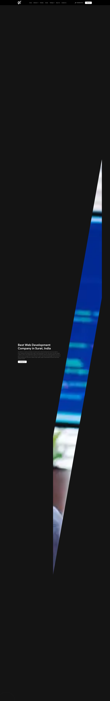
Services (35, 2)
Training (51, 2)
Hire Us (88, 2)
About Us (58, 2)
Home (30, 2)
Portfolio (41, 2)
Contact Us (64, 2)
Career (46, 2)
